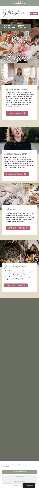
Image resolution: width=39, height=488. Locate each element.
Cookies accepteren (19, 471)
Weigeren (19, 476)
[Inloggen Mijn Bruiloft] (19, 2)
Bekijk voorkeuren (19, 481)
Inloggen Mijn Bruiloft (19, 3)
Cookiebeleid (14, 485)
